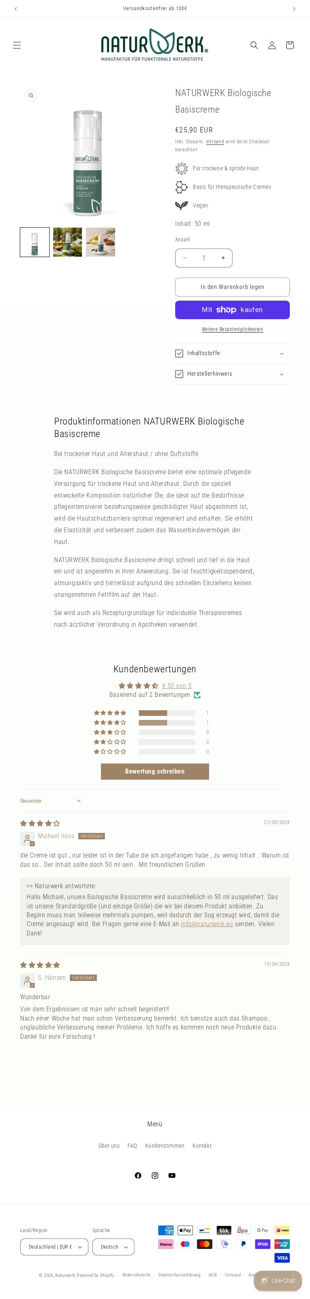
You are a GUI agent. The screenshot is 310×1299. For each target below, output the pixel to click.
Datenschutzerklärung (180, 1275)
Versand (215, 141)
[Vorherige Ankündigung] (16, 9)
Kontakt (202, 1145)
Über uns (109, 1145)
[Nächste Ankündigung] (294, 9)
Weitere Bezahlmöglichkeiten (233, 329)
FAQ (132, 1145)
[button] (17, 45)
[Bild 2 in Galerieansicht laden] (67, 242)
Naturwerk (65, 1275)
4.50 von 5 (176, 686)
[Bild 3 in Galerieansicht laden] (100, 242)
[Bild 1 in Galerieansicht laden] (34, 242)
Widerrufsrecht (136, 1275)
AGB (213, 1275)
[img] (40, 823)
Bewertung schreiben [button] (154, 771)
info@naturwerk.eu (207, 924)
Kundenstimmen (165, 1145)
